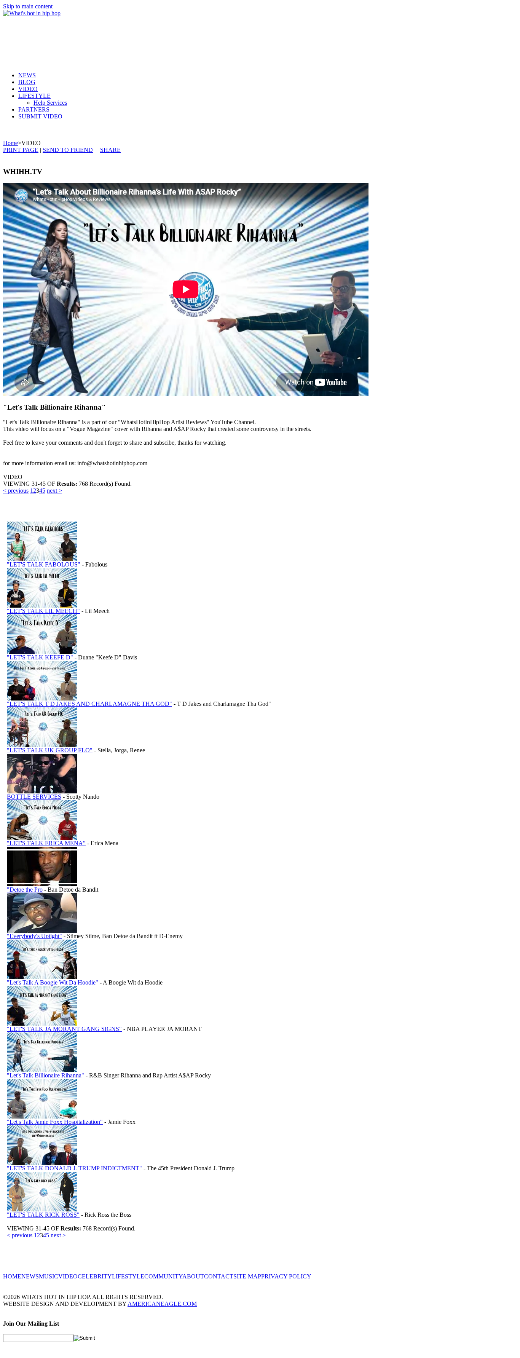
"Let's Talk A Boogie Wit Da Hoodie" (52, 982)
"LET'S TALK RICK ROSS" (43, 1214)
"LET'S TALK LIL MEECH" (43, 611)
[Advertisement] (141, 38)
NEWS (27, 75)
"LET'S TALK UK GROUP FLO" (50, 750)
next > (54, 490)
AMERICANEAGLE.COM (162, 1304)
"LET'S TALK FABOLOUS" (43, 564)
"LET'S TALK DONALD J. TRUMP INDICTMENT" (74, 1168)
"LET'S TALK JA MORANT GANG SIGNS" (64, 1029)
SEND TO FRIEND (68, 150)
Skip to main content (28, 6)
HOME (12, 1276)
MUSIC (48, 1276)
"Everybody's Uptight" (34, 936)
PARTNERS (33, 109)
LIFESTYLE (34, 96)
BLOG (26, 82)
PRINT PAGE (20, 150)
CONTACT (218, 1276)
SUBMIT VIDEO (40, 116)
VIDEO (28, 89)
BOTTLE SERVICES (34, 796)
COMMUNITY (163, 1276)
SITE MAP (247, 1276)
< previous (16, 490)
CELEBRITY (95, 1276)
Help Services (50, 102)
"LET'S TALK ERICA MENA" (46, 843)
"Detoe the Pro (25, 889)
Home (10, 143)
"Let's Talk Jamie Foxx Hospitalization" (55, 1122)
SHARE (110, 150)
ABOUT (193, 1276)
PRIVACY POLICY (286, 1276)
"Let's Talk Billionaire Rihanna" (45, 1075)
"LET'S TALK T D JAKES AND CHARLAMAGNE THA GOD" (89, 704)
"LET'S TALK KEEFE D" (40, 657)
